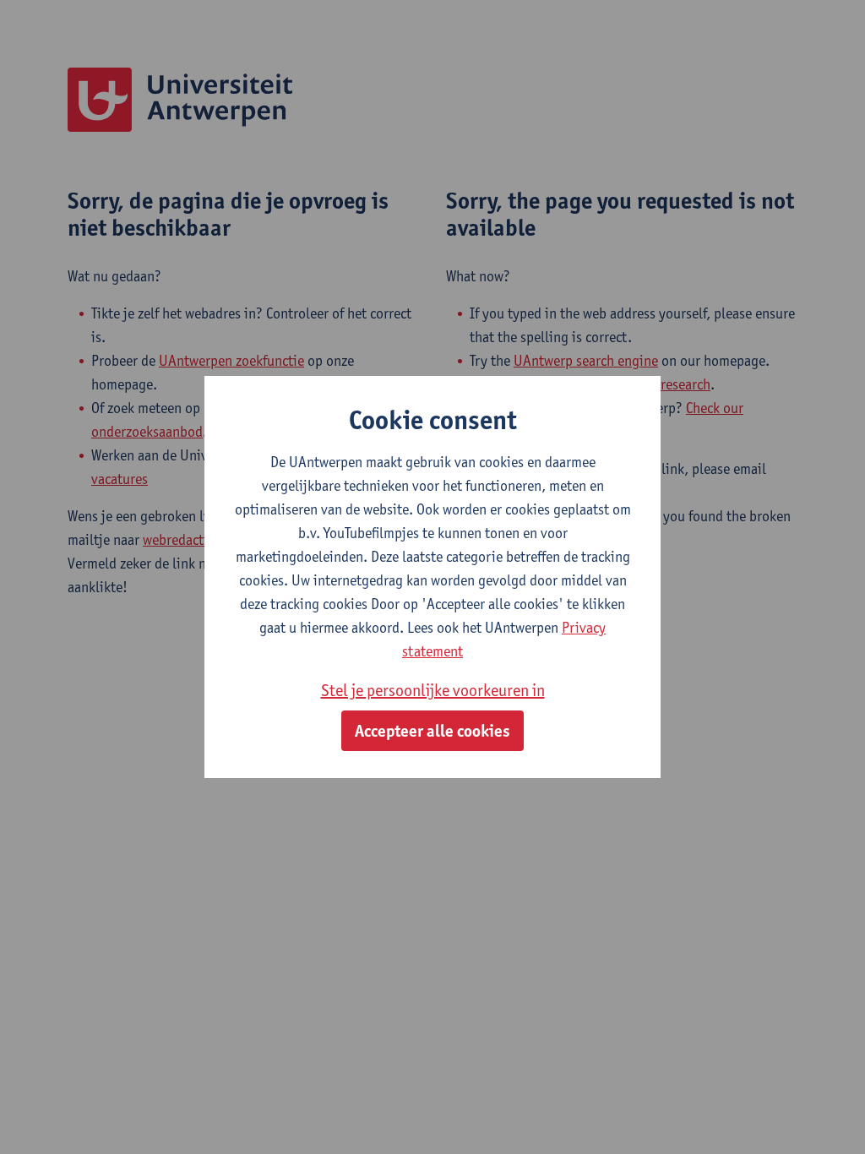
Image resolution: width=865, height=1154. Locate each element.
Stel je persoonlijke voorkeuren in (433, 690)
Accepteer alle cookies (432, 731)
